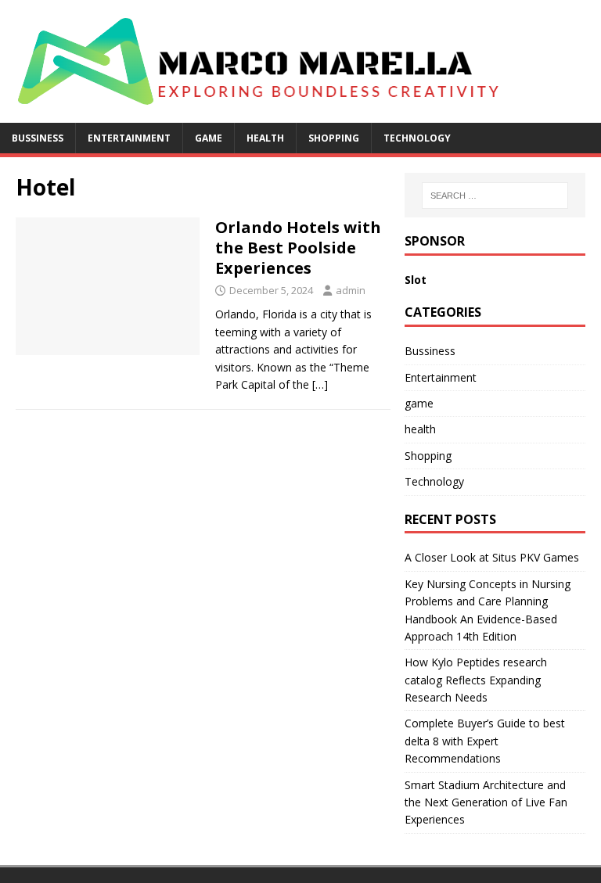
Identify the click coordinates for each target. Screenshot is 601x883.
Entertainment (129, 138)
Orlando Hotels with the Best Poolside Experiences (298, 247)
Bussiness (37, 138)
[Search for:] (495, 195)
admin (350, 290)
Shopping (333, 138)
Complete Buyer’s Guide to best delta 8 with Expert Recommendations (485, 741)
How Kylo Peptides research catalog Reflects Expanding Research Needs (476, 680)
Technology (417, 138)
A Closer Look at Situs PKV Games (492, 557)
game (208, 138)
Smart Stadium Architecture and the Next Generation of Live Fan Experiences (486, 802)
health (265, 138)
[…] (320, 384)
